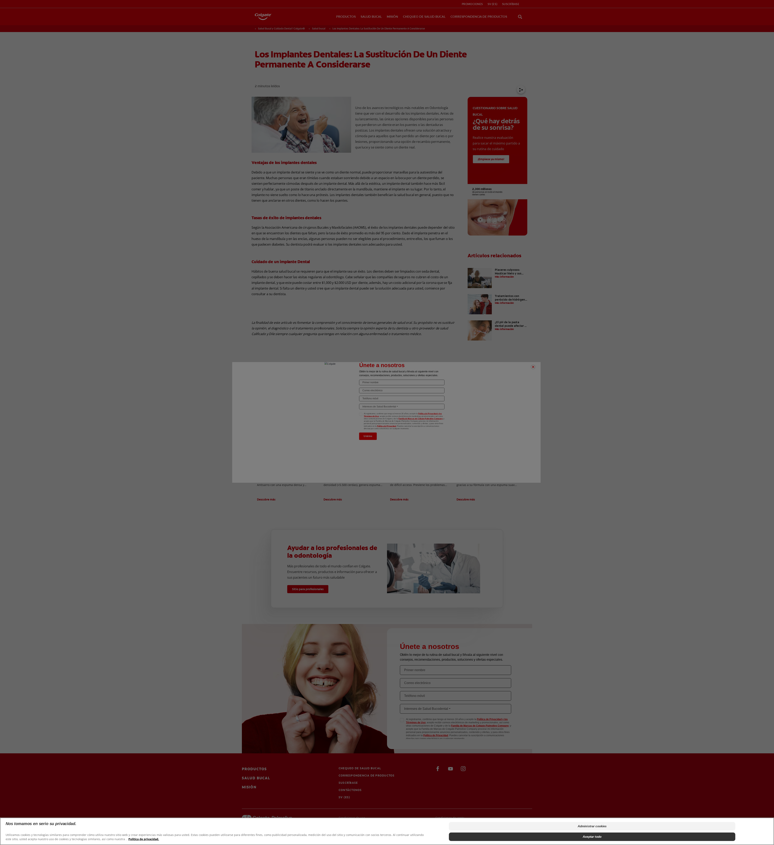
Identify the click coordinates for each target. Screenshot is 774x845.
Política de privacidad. (143, 839)
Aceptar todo (592, 836)
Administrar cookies (592, 826)
